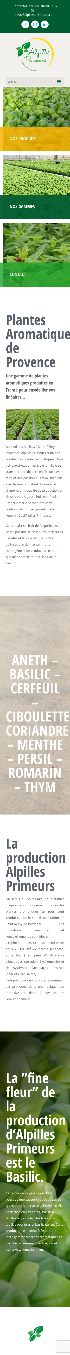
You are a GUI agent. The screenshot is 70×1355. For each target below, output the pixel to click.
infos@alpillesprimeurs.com (35, 15)
